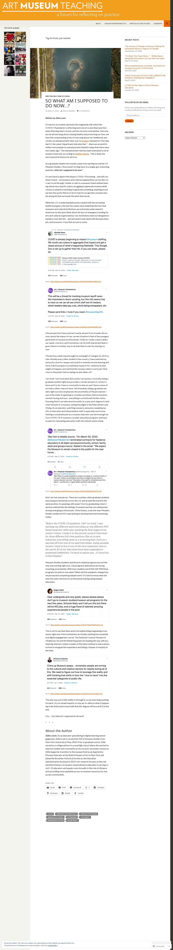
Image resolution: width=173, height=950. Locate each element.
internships (72, 817)
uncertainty (72, 820)
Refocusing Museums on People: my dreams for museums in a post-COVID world (145, 67)
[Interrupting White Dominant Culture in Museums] (9, 59)
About (98, 23)
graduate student (56, 817)
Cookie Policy (52, 945)
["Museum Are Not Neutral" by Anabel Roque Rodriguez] (9, 37)
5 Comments (84, 111)
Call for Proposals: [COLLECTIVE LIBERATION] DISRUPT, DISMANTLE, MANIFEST (145, 76)
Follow (129, 121)
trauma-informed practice (115, 23)
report (86, 140)
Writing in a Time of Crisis (140, 23)
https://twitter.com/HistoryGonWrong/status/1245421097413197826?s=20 (76, 694)
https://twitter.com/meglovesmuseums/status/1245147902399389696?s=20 (77, 625)
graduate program (89, 814)
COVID (50, 814)
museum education (56, 820)
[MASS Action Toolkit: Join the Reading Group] (9, 48)
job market (85, 817)
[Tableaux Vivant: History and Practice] (20, 37)
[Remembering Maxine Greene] (9, 70)
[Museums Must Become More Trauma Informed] (20, 70)
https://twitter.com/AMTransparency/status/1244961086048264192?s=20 (76, 491)
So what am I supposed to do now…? (76, 103)
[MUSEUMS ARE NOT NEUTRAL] (20, 59)
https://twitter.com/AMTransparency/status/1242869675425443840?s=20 (76, 327)
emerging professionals (67, 814)
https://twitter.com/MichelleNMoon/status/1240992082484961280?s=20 (76, 281)
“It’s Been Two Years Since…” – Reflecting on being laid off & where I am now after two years (145, 57)
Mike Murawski (68, 111)
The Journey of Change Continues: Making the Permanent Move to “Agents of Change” (144, 47)
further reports (82, 153)
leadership (158, 23)
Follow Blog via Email (137, 102)
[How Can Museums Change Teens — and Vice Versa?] (20, 48)
